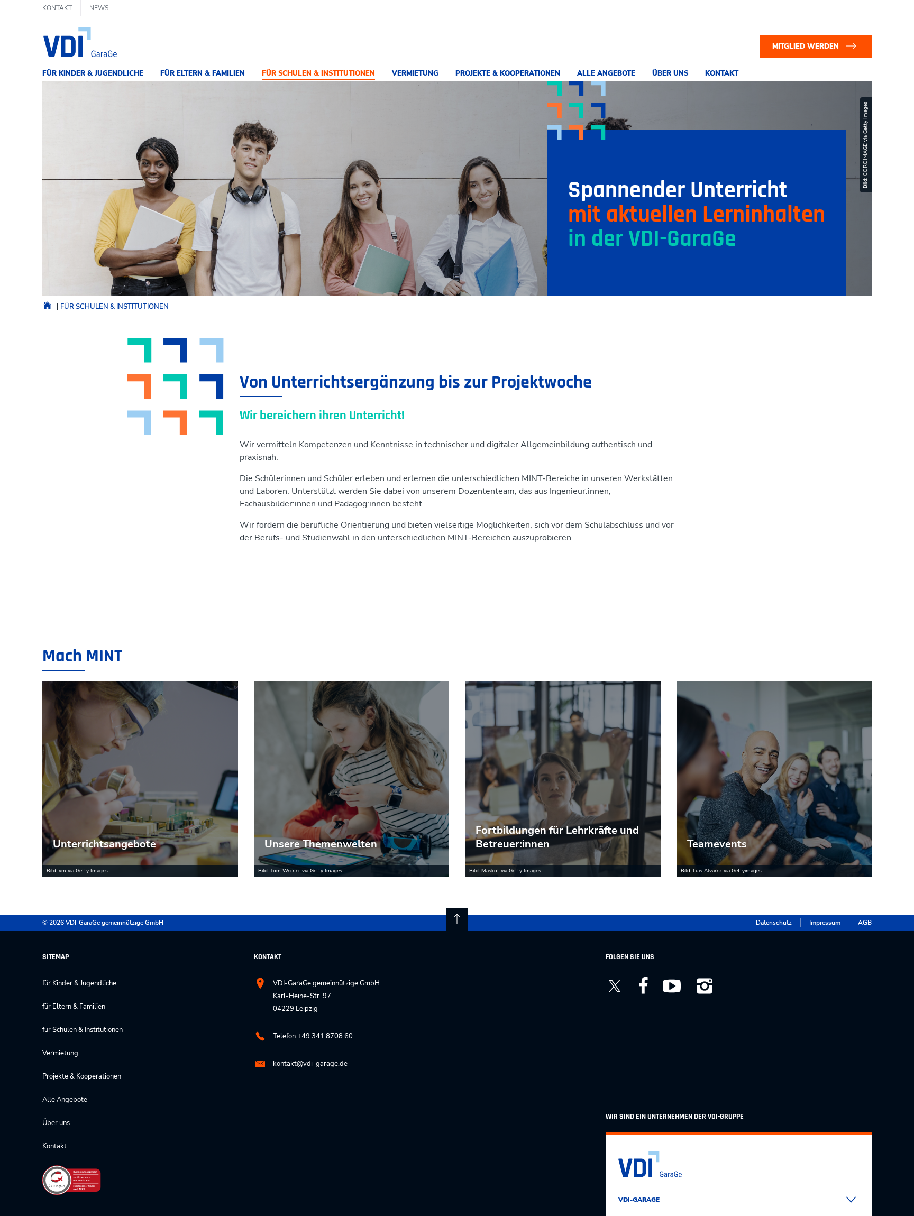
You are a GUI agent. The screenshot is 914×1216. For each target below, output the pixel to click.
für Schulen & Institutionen (318, 73)
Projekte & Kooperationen (507, 73)
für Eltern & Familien (202, 73)
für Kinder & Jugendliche (92, 73)
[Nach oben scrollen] (457, 919)
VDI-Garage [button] (639, 1199)
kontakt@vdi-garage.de (310, 1063)
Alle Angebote (606, 73)
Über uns (670, 73)
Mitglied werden (805, 46)
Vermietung (415, 73)
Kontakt (721, 73)
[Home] (47, 308)
